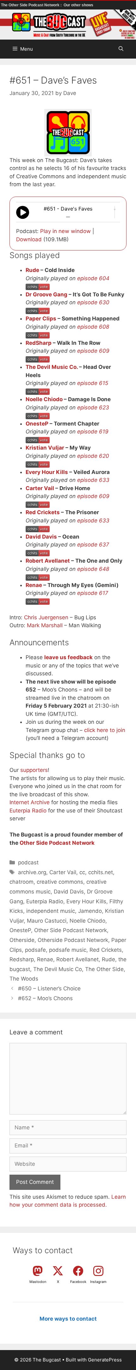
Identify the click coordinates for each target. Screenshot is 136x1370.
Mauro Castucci (46, 921)
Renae (34, 585)
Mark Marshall (45, 625)
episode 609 (93, 351)
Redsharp (21, 959)
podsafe (35, 950)
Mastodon (37, 1281)
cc (82, 872)
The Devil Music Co (57, 969)
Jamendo (90, 911)
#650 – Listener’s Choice (49, 988)
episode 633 (93, 480)
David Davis (41, 536)
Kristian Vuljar (45, 448)
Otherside (21, 940)
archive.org (32, 872)
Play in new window (65, 231)
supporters (34, 770)
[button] (121, 49)
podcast (28, 862)
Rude (32, 270)
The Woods (23, 978)
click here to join (104, 730)
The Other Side (104, 969)
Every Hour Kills (47, 472)
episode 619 (92, 431)
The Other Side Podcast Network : (32, 5)
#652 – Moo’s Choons (45, 998)
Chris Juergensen (46, 617)
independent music (50, 911)
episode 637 (93, 544)
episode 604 (93, 278)
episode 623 (93, 407)
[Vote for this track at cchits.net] (38, 286)
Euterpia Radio (27, 810)
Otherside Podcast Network (73, 940)
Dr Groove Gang (46, 294)
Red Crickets (43, 512)
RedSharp (39, 343)
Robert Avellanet (48, 561)
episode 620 (93, 456)
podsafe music (67, 950)
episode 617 (92, 593)
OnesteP (37, 423)
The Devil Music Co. (52, 367)
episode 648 (93, 569)
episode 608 (93, 327)
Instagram (98, 1281)
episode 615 (92, 383)
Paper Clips (41, 318)
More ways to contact (68, 1319)
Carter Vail (40, 488)
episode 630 (93, 302)
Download (29, 239)
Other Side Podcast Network (57, 843)
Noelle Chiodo (44, 399)
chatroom (21, 882)
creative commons (60, 882)
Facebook (78, 1281)
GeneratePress (105, 1360)
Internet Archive (29, 802)
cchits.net (100, 872)
